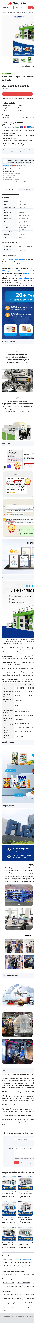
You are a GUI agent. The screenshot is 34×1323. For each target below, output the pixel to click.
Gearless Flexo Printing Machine (10, 1266)
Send (16, 1163)
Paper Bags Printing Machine (11, 1303)
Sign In (4, 182)
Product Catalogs (26, 1259)
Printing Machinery (22, 12)
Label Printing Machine (24, 1282)
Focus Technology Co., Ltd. (22, 1316)
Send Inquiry (17, 94)
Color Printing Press (8, 1282)
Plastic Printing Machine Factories (12, 1298)
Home (3, 12)
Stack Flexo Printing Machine (25, 1263)
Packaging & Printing (11, 12)
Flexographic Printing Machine (26, 1266)
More (3, 1310)
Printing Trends (19, 1307)
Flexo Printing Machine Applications (11, 1263)
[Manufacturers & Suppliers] (17, 3)
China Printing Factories (9, 1294)
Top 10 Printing (7, 1307)
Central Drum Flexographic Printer (12, 1286)
